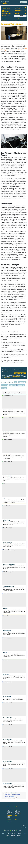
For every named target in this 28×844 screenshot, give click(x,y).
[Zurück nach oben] (26, 842)
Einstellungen (5, 18)
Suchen (16, 810)
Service (16, 809)
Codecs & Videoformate (5, 11)
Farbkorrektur (18, 20)
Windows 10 (5, 385)
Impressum (9, 813)
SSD (16, 382)
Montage (17, 13)
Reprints (8, 817)
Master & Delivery (19, 10)
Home (16, 819)
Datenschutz (9, 821)
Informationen (10, 809)
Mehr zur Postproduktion (20, 373)
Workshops (7, 377)
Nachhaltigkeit (9, 812)
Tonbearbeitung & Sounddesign (19, 7)
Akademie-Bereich (17, 376)
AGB (8, 810)
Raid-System (13, 385)
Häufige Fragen (17, 811)
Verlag (16, 815)
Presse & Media (10, 815)
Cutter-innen (5, 20)
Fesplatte (4, 388)
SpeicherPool (21, 385)
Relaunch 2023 (17, 812)
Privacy (8, 806)
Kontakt (8, 811)
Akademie (9, 819)
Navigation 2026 (18, 813)
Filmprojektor (18, 18)
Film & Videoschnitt (6, 13)
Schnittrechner (22, 382)
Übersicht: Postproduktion (6, 7)
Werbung (8, 816)
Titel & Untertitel (6, 15)
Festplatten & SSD (19, 15)
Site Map (16, 806)
